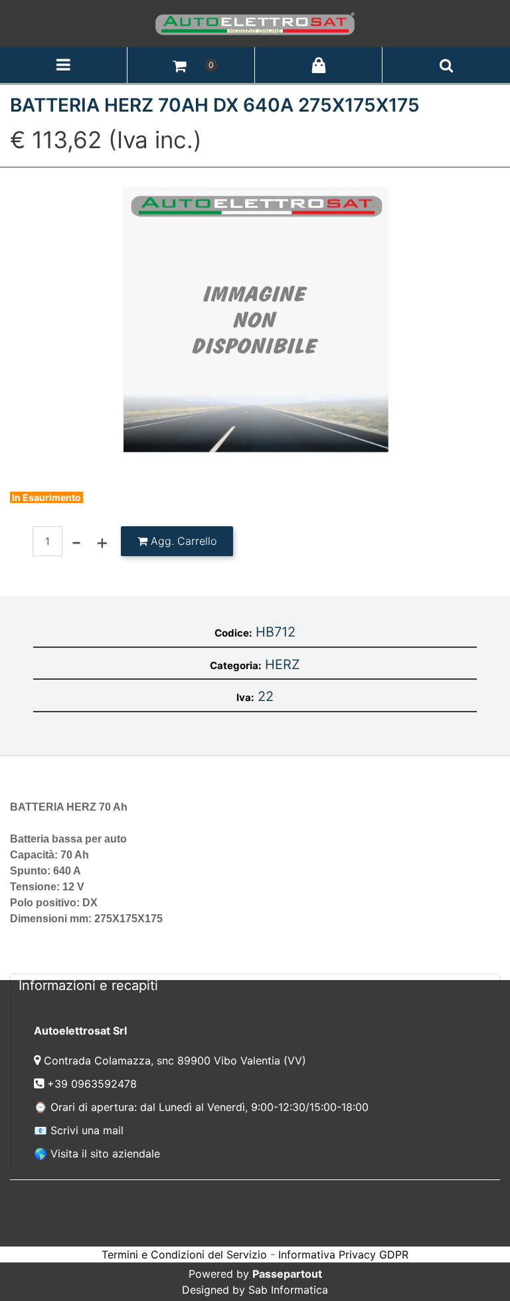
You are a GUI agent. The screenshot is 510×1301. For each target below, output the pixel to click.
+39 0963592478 (93, 1083)
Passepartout (287, 1273)
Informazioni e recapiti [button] (88, 985)
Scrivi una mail (87, 1130)
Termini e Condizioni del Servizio (184, 1254)
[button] (255, 319)
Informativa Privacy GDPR (343, 1254)
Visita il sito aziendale (105, 1153)
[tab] (255, 985)
